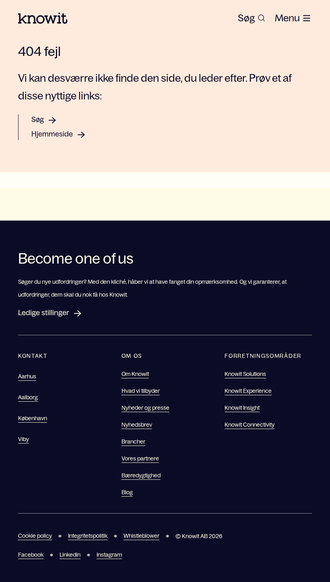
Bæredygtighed (141, 475)
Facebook (30, 554)
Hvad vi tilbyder (141, 391)
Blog (127, 492)
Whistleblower (141, 535)
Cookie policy (35, 535)
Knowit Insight (242, 408)
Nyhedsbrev (137, 424)
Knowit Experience (248, 391)
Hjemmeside (52, 134)
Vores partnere (140, 458)
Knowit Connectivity (249, 424)
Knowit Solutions (245, 374)
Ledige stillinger (43, 313)
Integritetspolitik (87, 535)
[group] (251, 18)
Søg (37, 120)
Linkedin (70, 554)
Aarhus (27, 376)
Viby (23, 439)
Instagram (109, 554)
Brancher (133, 441)
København (32, 418)
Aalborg (28, 397)
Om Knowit (135, 374)
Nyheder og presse (145, 408)
